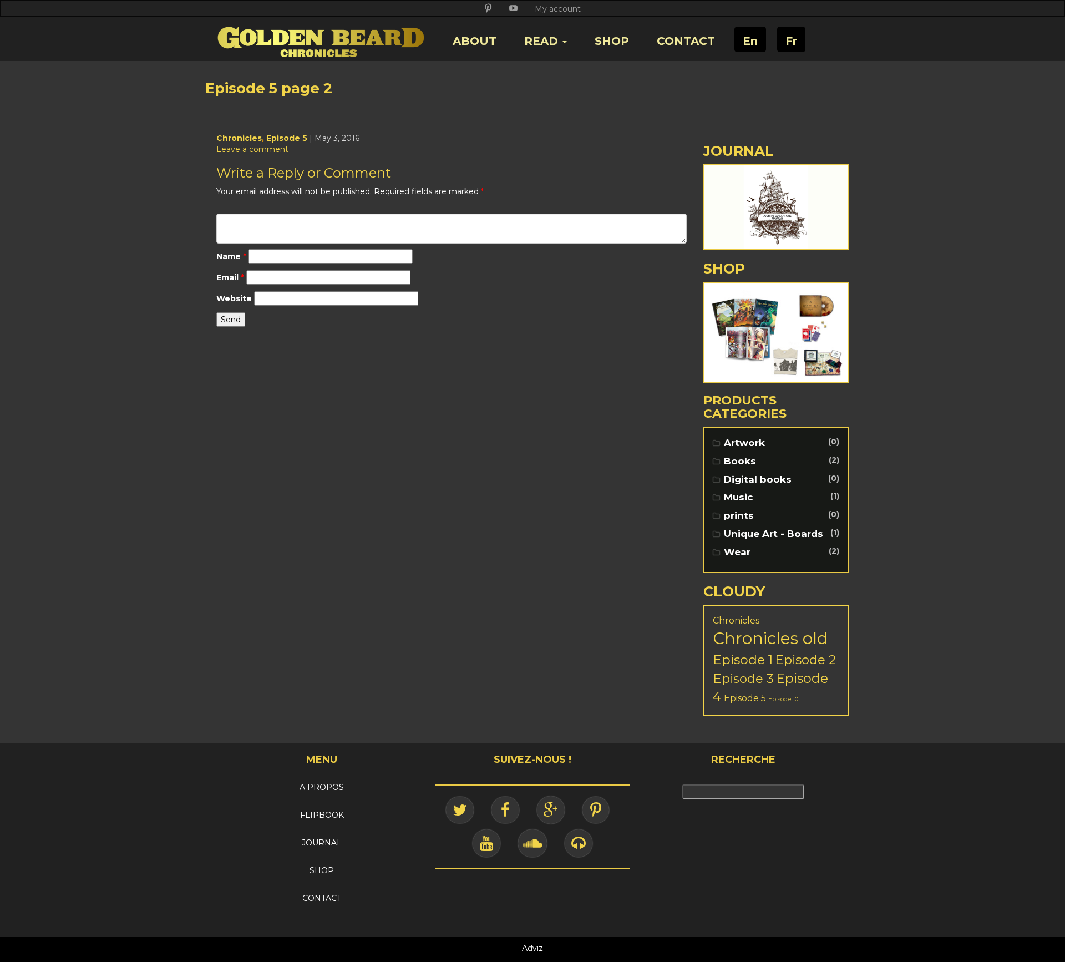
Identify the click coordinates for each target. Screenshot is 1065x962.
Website (234, 298)
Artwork (744, 442)
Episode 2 (805, 659)
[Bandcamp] (578, 843)
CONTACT (686, 41)
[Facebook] (505, 810)
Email (230, 277)
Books (740, 461)
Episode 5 (286, 138)
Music (738, 497)
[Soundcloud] (532, 843)
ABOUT (474, 41)
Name (231, 256)
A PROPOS (322, 787)
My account (558, 9)
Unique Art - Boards (773, 533)
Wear (737, 552)
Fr (791, 41)
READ (542, 41)
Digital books (758, 479)
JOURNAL (322, 843)
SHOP (612, 41)
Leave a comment (252, 149)
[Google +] (551, 810)
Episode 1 (743, 659)
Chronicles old (770, 638)
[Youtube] (486, 843)
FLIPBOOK (322, 815)
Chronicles (239, 138)
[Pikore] (595, 810)
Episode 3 (743, 678)
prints (739, 515)
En (750, 41)
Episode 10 (783, 699)
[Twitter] (460, 810)
